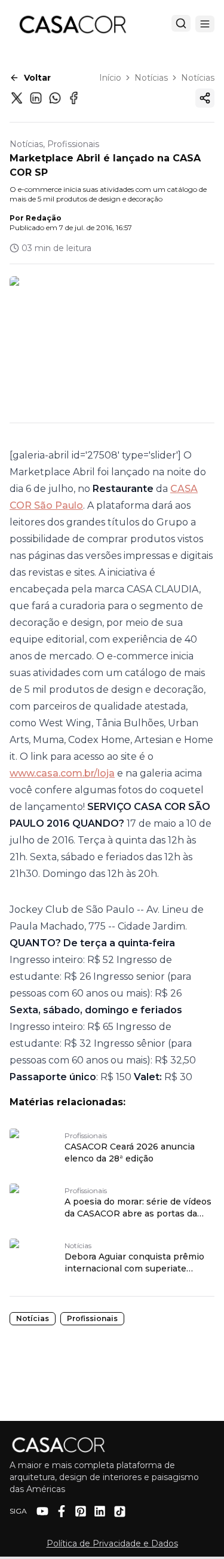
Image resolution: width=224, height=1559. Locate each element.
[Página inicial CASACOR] (72, 24)
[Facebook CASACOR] (61, 1511)
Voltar (37, 77)
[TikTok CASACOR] (120, 1511)
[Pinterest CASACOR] (81, 1511)
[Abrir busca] (181, 23)
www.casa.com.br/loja (62, 773)
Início (110, 77)
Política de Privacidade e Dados (112, 1543)
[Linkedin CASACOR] (100, 1511)
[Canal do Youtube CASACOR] (42, 1511)
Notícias (151, 77)
